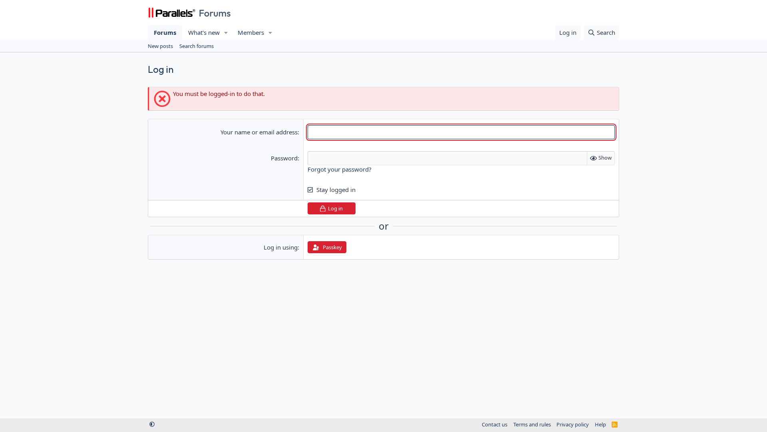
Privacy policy (572, 424)
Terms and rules (532, 424)
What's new (204, 32)
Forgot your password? (340, 169)
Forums (165, 32)
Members (251, 32)
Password (284, 158)
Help (600, 424)
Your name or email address (259, 132)
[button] (226, 32)
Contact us (494, 424)
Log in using (281, 247)
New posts (160, 46)
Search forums (196, 46)
